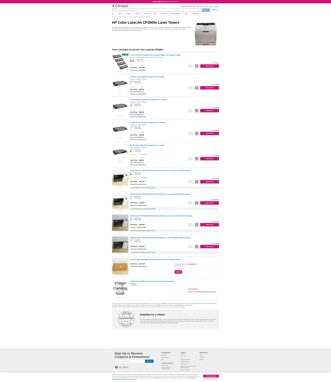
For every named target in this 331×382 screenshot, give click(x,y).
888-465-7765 (187, 6)
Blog (162, 359)
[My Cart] (215, 10)
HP (123, 17)
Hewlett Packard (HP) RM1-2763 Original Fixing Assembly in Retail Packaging (155, 259)
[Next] (178, 1)
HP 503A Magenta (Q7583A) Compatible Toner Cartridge (148, 99)
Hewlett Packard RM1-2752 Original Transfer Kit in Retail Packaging (152, 281)
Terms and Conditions (190, 378)
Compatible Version (150, 187)
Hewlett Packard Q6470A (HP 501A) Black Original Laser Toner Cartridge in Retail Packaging (160, 170)
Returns (201, 359)
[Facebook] (116, 368)
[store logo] (120, 6)
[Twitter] (120, 368)
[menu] (165, 14)
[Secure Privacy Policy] (126, 368)
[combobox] (161, 10)
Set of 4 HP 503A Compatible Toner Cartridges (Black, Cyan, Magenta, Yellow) (155, 55)
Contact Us (183, 355)
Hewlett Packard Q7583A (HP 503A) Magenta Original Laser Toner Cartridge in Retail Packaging (161, 216)
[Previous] (152, 1)
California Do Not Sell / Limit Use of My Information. (124, 379)
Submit (178, 272)
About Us (163, 355)
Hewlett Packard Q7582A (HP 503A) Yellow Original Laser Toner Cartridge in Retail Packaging (160, 237)
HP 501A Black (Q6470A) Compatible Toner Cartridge (147, 145)
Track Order (199, 6)
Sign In (217, 6)
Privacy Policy (183, 364)
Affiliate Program (165, 357)
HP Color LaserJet (128, 17)
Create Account (209, 6)
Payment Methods (184, 361)
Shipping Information (185, 359)
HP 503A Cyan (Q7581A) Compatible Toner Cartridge (147, 77)
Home (113, 17)
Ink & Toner (118, 17)
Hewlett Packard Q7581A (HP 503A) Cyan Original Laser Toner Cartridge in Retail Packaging (160, 194)
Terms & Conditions (185, 370)
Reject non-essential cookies (211, 378)
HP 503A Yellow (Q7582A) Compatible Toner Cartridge (147, 122)
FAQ (194, 6)
